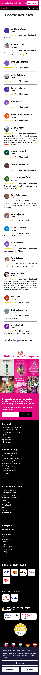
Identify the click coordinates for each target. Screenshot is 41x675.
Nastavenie (19, 663)
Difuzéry (4, 537)
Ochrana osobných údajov (10, 458)
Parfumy (5, 542)
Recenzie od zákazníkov (10, 490)
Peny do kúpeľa (7, 547)
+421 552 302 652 (11, 430)
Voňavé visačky (7, 539)
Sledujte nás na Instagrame (21, 356)
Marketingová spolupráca (10, 466)
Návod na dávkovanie (9, 495)
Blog (3, 507)
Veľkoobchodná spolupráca (11, 463)
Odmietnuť (10, 670)
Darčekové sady (7, 549)
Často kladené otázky (9, 492)
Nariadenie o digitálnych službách (13, 461)
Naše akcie (5, 473)
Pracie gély (5, 532)
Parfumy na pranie (8, 529)
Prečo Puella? (6, 505)
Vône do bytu (6, 534)
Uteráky (4, 552)
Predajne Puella (7, 512)
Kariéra (4, 510)
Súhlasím (29, 670)
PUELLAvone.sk (10, 435)
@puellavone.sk (10, 442)
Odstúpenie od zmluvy (9, 471)
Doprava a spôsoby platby (10, 453)
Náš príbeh (5, 502)
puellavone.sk (9, 437)
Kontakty (5, 500)
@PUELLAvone (10, 440)
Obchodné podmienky (9, 456)
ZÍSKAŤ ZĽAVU (32, 3)
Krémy (4, 544)
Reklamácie (6, 468)
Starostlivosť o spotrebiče (10, 497)
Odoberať (25, 415)
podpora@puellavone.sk (13, 427)
